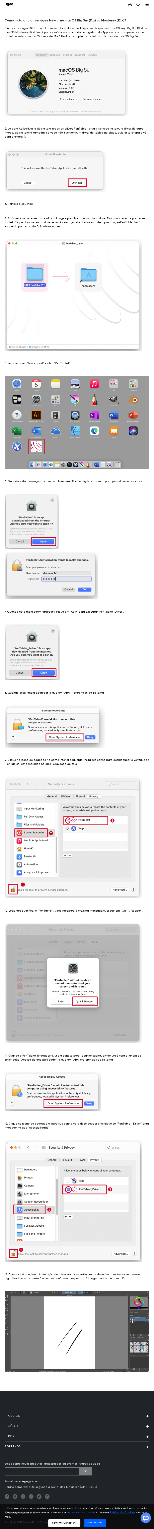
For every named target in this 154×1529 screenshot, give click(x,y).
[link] (10, 4)
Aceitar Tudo (94, 1523)
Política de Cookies (122, 1512)
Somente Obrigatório (64, 1523)
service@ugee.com (27, 1481)
